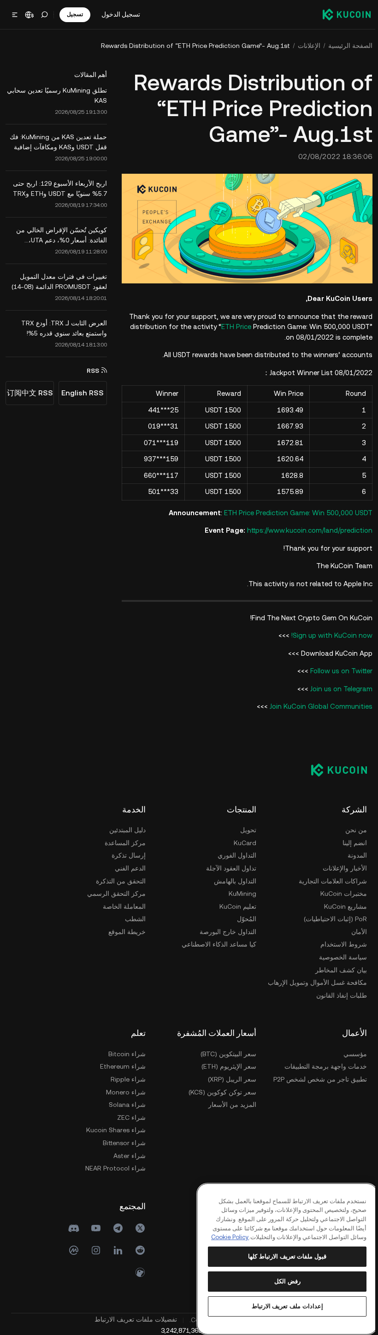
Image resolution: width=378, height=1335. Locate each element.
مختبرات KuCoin (341, 892)
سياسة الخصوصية (340, 955)
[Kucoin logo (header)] (344, 14)
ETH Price (233, 325)
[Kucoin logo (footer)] (331, 768)
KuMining (240, 892)
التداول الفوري (234, 854)
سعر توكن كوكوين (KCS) (220, 1090)
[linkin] (115, 1249)
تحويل (245, 829)
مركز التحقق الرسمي (113, 892)
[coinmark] (71, 1249)
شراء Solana (124, 1103)
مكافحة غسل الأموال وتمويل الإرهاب (314, 981)
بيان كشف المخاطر (338, 968)
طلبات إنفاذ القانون (338, 994)
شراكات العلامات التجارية (330, 879)
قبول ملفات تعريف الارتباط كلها (285, 1256)
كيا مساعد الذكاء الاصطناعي (216, 943)
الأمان (356, 930)
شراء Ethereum (120, 1065)
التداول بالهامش (232, 879)
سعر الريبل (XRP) (229, 1078)
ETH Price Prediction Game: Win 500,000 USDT (295, 511)
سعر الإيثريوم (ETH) (226, 1065)
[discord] (71, 1227)
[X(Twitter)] (137, 1227)
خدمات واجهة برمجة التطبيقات (323, 1065)
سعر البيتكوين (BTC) (226, 1052)
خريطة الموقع (124, 930)
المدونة (354, 854)
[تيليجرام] (115, 1227)
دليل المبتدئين (124, 829)
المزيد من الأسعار (230, 1103)
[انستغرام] (93, 1249)
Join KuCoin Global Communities (318, 705)
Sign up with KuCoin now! (329, 634)
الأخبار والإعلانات (342, 866)
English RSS (82, 392)
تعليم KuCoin (235, 905)
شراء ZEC (128, 1116)
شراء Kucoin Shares (113, 1129)
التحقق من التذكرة (118, 879)
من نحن (353, 829)
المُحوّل (244, 918)
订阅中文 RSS (30, 392)
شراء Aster (127, 1154)
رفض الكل (285, 1281)
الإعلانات (306, 45)
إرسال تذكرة (126, 854)
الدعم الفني (127, 866)
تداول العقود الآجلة (228, 866)
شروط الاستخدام (341, 943)
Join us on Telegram (338, 687)
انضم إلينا (352, 841)
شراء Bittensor (121, 1141)
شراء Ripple (125, 1078)
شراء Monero (123, 1090)
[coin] (137, 1271)
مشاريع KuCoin (342, 905)
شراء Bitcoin (124, 1052)
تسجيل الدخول (120, 14)
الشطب (132, 918)
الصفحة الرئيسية (347, 45)
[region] (285, 1254)
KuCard (242, 841)
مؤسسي (352, 1052)
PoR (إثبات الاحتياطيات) (332, 918)
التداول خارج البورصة (225, 930)
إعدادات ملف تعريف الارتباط (285, 1306)
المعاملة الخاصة (121, 905)
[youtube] (93, 1227)
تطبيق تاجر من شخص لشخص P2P (317, 1078)
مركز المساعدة (122, 841)
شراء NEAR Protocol (113, 1167)
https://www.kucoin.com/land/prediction (307, 529)
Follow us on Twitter (338, 670)
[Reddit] (137, 1249)
